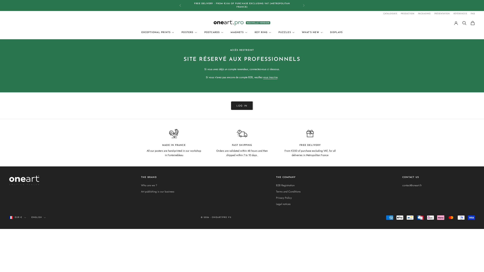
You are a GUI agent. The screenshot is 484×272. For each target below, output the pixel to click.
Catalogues (390, 13)
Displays (336, 32)
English (36, 217)
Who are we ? (149, 185)
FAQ (473, 13)
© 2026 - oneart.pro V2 (216, 217)
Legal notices (283, 204)
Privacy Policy (284, 198)
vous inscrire (270, 77)
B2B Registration (285, 185)
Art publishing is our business (157, 191)
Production (407, 13)
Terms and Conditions (288, 191)
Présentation (442, 13)
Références (460, 13)
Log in (242, 105)
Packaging (424, 13)
